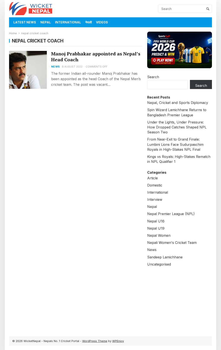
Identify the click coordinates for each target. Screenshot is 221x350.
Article (152, 178)
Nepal (45, 22)
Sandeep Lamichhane (165, 257)
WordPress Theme (94, 341)
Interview (154, 199)
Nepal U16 (155, 221)
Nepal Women (158, 235)
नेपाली (88, 22)
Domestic (154, 185)
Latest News (24, 22)
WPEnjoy (118, 341)
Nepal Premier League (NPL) (171, 214)
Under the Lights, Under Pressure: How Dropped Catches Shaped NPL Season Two (177, 127)
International (68, 22)
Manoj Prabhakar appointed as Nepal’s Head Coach (95, 57)
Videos (102, 22)
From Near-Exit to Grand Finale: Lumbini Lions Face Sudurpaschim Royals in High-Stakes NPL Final (175, 144)
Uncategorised (159, 264)
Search (153, 77)
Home (13, 33)
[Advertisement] (179, 299)
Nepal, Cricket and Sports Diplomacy (177, 102)
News (55, 66)
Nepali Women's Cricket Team (172, 242)
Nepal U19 (155, 228)
